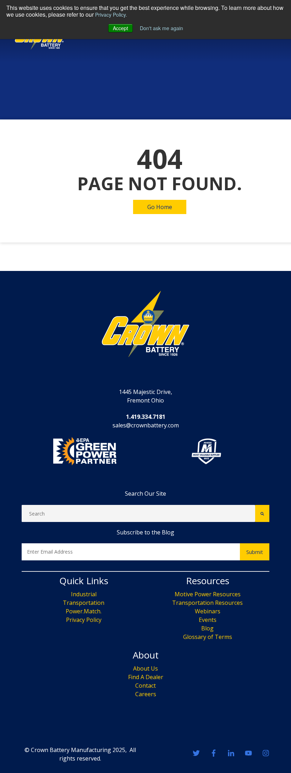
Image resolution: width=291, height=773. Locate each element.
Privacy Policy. (111, 14)
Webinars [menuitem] (207, 611)
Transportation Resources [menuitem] (207, 603)
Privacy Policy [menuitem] (83, 620)
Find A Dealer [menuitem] (145, 677)
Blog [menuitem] (207, 628)
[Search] (262, 513)
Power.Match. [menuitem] (83, 611)
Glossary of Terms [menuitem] (207, 637)
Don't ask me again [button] (161, 28)
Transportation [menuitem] (83, 603)
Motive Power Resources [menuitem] (208, 594)
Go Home (159, 207)
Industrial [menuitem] (84, 594)
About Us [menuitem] (145, 668)
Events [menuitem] (207, 620)
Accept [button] (120, 28)
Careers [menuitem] (145, 694)
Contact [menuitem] (145, 685)
